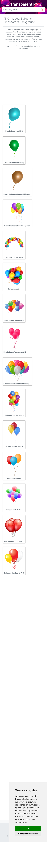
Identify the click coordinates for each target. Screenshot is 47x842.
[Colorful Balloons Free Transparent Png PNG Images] (17, 212)
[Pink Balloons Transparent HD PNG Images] (15, 338)
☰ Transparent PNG (23, 4)
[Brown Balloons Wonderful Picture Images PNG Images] (17, 180)
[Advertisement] (23, 78)
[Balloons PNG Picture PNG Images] (14, 496)
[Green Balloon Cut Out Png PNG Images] (14, 149)
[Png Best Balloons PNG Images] (14, 464)
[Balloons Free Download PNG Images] (14, 401)
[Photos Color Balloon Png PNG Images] (14, 307)
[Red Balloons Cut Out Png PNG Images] (14, 528)
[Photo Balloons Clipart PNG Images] (14, 433)
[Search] (42, 9)
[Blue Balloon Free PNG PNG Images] (14, 117)
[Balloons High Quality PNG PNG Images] (14, 559)
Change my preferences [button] (28, 833)
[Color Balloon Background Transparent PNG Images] (17, 370)
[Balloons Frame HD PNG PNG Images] (14, 243)
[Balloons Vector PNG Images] (14, 275)
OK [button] (28, 828)
